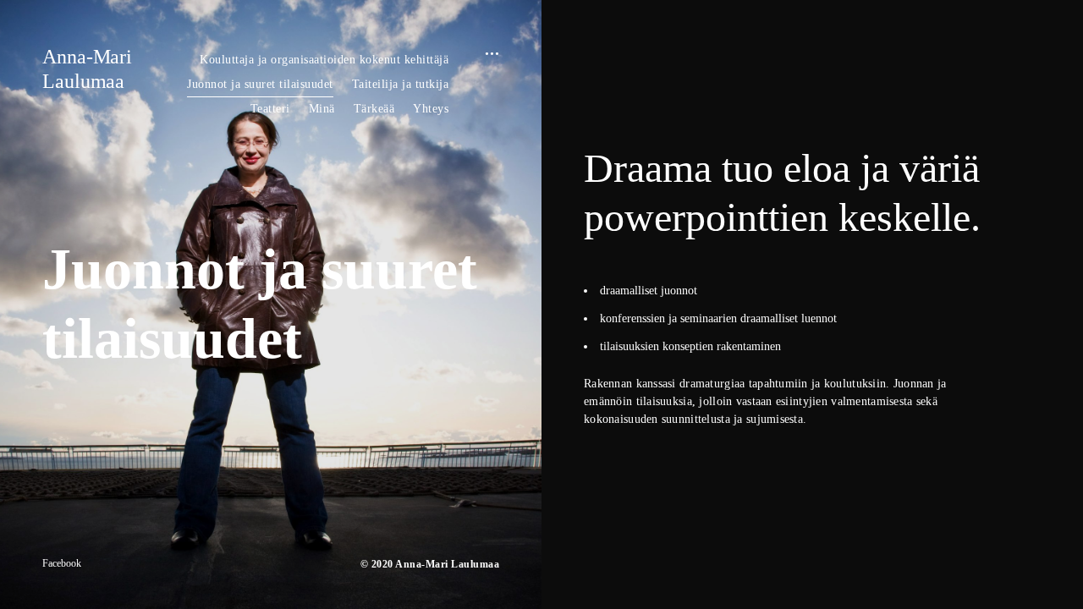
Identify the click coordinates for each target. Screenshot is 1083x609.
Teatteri (270, 108)
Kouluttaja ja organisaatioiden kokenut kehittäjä (324, 59)
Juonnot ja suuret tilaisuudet (260, 84)
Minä (322, 108)
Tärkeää (374, 108)
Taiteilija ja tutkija (400, 84)
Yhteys (430, 108)
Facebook (61, 563)
